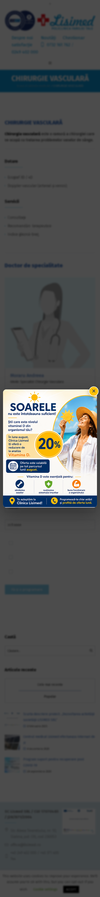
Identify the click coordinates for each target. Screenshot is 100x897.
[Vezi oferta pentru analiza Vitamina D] (50, 448)
